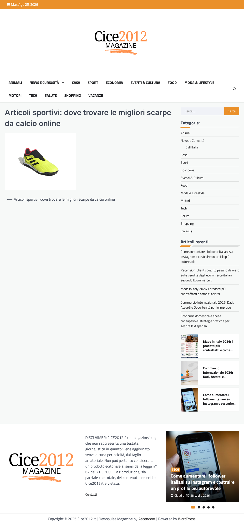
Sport (93, 82)
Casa (76, 82)
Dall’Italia (191, 147)
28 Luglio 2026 (200, 495)
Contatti (91, 494)
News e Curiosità (44, 82)
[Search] (234, 89)
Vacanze (95, 95)
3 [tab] (204, 507)
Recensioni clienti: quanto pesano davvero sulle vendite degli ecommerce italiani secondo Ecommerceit (210, 275)
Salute (51, 95)
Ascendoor (146, 519)
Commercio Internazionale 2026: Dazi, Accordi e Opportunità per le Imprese (207, 305)
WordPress (186, 519)
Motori (15, 95)
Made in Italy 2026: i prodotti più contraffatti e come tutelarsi (203, 291)
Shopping (72, 95)
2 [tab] (199, 507)
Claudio (179, 495)
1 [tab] (193, 507)
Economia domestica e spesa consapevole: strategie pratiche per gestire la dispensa (205, 320)
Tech (33, 95)
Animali (15, 82)
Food (172, 82)
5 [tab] (213, 507)
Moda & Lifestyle (199, 82)
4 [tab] (208, 507)
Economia (114, 82)
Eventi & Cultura (145, 82)
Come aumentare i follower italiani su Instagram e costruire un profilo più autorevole (207, 256)
